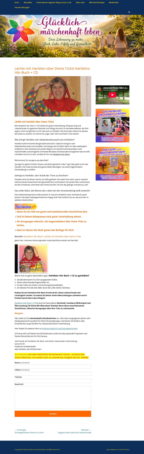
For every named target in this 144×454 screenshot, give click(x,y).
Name (22, 362)
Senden (53, 413)
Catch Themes (124, 450)
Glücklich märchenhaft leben (36, 450)
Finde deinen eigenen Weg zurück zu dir (54, 2)
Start (17, 2)
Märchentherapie (97, 2)
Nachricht (19, 384)
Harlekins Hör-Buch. (61, 154)
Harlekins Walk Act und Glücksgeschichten (59, 328)
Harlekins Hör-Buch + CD (25, 303)
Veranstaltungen (22, 7)
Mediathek (113, 2)
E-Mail (22, 370)
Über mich (80, 2)
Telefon (18, 377)
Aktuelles (28, 2)
